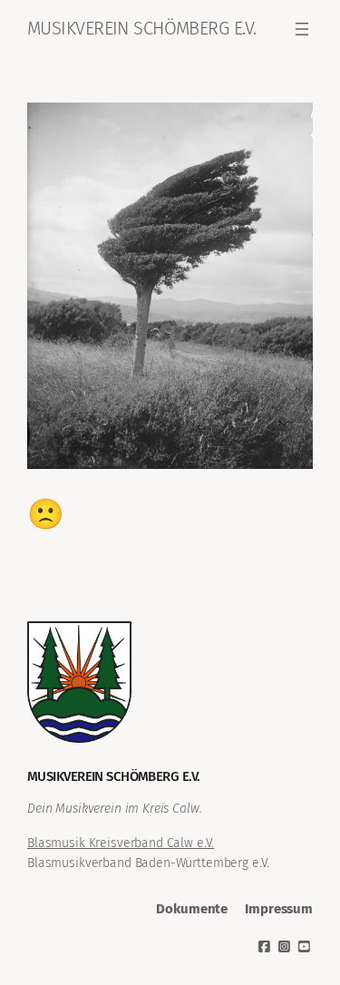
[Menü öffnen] (302, 29)
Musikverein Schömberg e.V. (141, 28)
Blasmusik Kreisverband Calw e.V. (120, 843)
